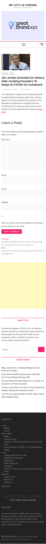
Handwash (8, 466)
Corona (4, 73)
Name (4, 175)
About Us (5, 474)
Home (3, 425)
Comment (6, 139)
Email (3, 188)
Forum (4, 452)
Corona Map (6, 433)
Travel (6, 431)
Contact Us (8, 482)
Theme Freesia (32, 536)
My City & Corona (9, 536)
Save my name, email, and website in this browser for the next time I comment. (22, 224)
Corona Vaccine (10, 439)
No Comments (26, 89)
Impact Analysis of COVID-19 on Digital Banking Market (23, 448)
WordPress (5, 539)
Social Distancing (11, 463)
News (11, 73)
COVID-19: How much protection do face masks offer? (23, 443)
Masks (6, 436)
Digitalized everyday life (13, 458)
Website (4, 202)
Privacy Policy (9, 477)
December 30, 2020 (10, 89)
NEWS (6, 428)
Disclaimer (8, 479)
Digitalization (9, 460)
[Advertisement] (23, 285)
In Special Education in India (15, 455)
